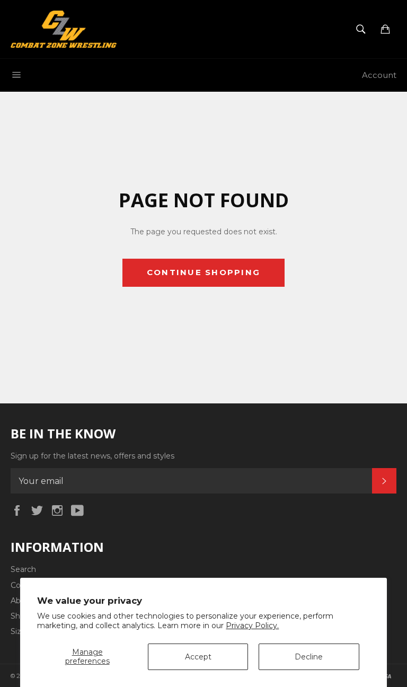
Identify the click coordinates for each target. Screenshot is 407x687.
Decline (309, 657)
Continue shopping (203, 272)
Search (23, 569)
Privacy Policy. (252, 625)
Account (379, 75)
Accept (198, 657)
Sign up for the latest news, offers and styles (92, 456)
